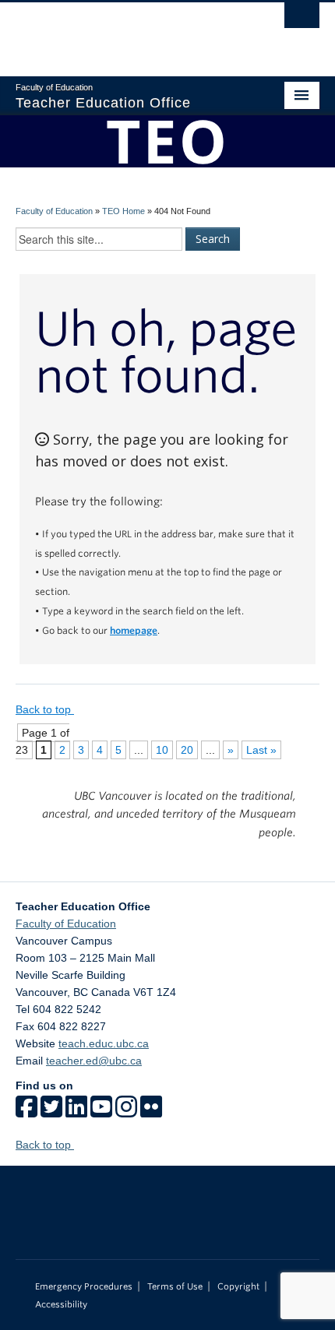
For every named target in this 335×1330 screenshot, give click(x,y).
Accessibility (61, 1304)
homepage (133, 630)
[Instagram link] (126, 1112)
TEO (167, 140)
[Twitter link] (51, 1112)
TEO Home (123, 211)
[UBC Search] (301, 19)
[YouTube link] (101, 1112)
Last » (261, 750)
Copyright (238, 1286)
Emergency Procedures (83, 1286)
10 (162, 750)
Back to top (45, 709)
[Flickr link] (151, 1112)
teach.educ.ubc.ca (103, 1043)
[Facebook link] (26, 1112)
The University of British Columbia (122, 32)
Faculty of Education (54, 211)
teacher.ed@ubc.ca (94, 1060)
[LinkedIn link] (76, 1112)
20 (187, 750)
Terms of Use (175, 1286)
